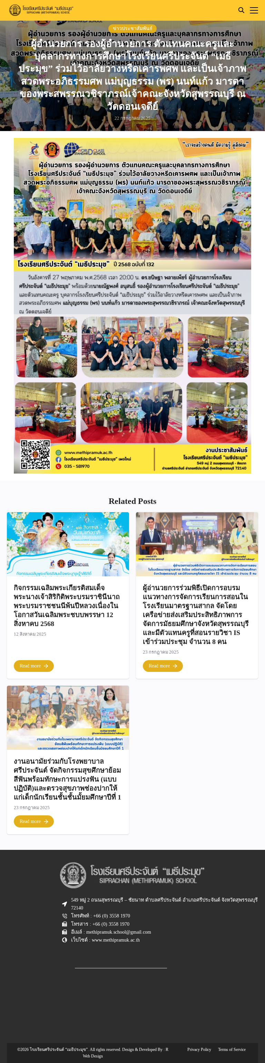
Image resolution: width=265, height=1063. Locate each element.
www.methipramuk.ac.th (116, 940)
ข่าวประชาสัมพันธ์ (133, 28)
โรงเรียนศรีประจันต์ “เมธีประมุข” (59, 1049)
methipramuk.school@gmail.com (118, 932)
